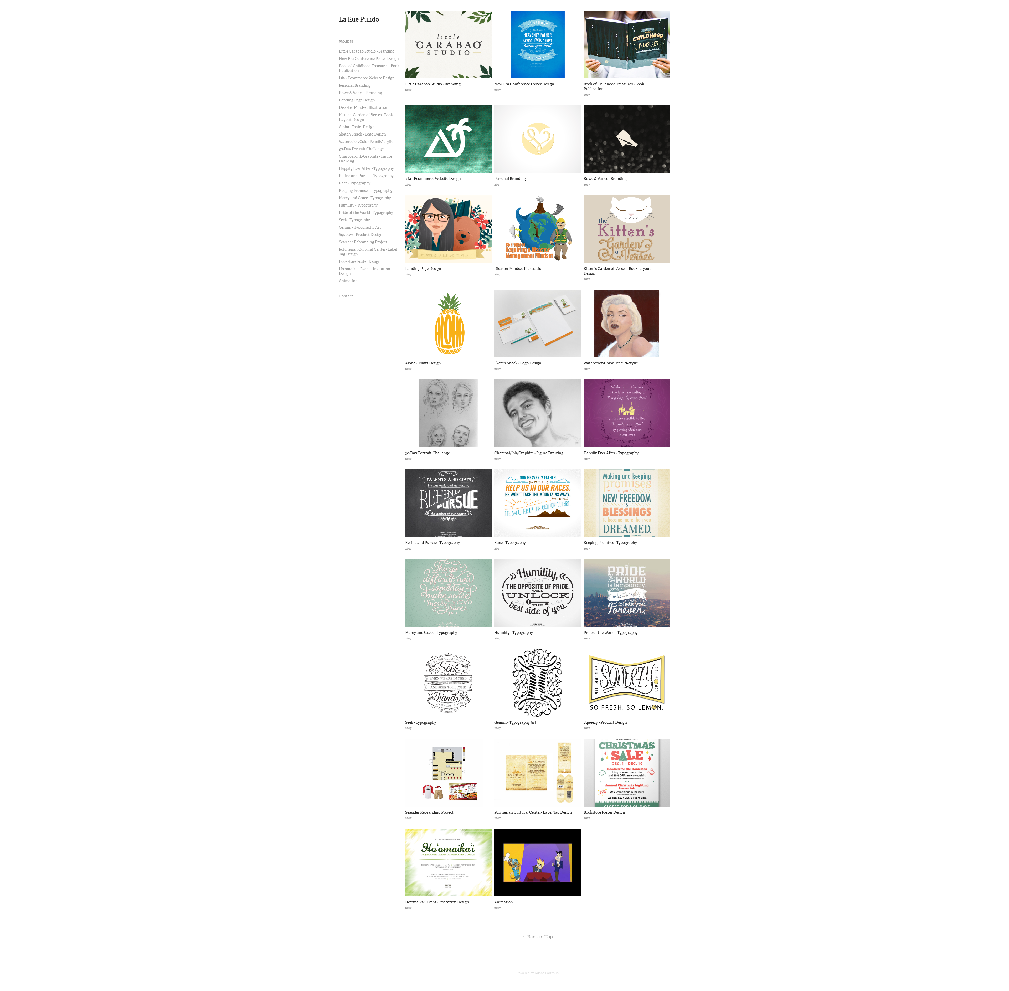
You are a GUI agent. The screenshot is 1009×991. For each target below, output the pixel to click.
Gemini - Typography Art (360, 227)
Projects (346, 41)
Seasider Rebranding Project (363, 242)
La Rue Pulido (359, 19)
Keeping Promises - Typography (365, 190)
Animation (348, 281)
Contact (346, 296)
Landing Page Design (357, 100)
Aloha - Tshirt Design (357, 127)
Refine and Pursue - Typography (366, 175)
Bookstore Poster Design (359, 261)
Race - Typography (354, 183)
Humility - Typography (358, 205)
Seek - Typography (354, 220)
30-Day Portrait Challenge (361, 149)
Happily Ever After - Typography (366, 168)
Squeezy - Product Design (360, 234)
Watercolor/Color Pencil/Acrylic (366, 141)
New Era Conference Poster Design (369, 58)
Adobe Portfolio (547, 973)
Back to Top (537, 937)
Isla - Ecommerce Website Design (367, 78)
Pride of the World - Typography (366, 212)
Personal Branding (354, 85)
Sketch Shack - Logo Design (362, 134)
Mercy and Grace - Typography (365, 198)
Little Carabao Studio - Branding (366, 51)
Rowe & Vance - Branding (360, 92)
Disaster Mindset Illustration (363, 107)
